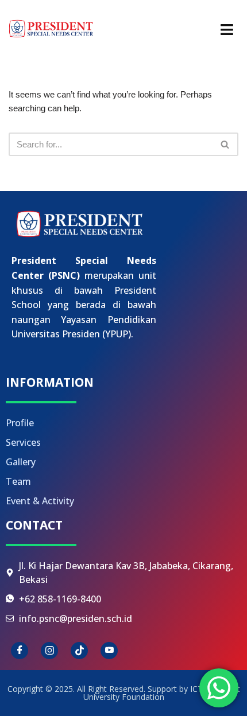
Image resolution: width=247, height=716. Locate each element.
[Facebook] (19, 650)
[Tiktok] (79, 650)
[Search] (225, 144)
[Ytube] (109, 650)
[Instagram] (49, 650)
